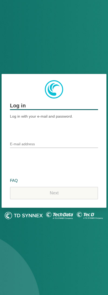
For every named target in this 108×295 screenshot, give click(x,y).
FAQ (14, 180)
